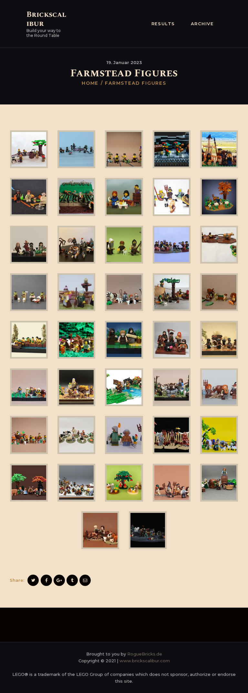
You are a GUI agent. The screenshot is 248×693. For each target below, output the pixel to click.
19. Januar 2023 (124, 62)
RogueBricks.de (144, 653)
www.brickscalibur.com (144, 660)
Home (90, 83)
